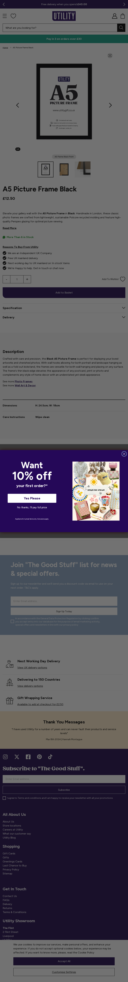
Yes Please (32, 498)
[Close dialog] (124, 453)
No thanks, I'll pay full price (32, 507)
